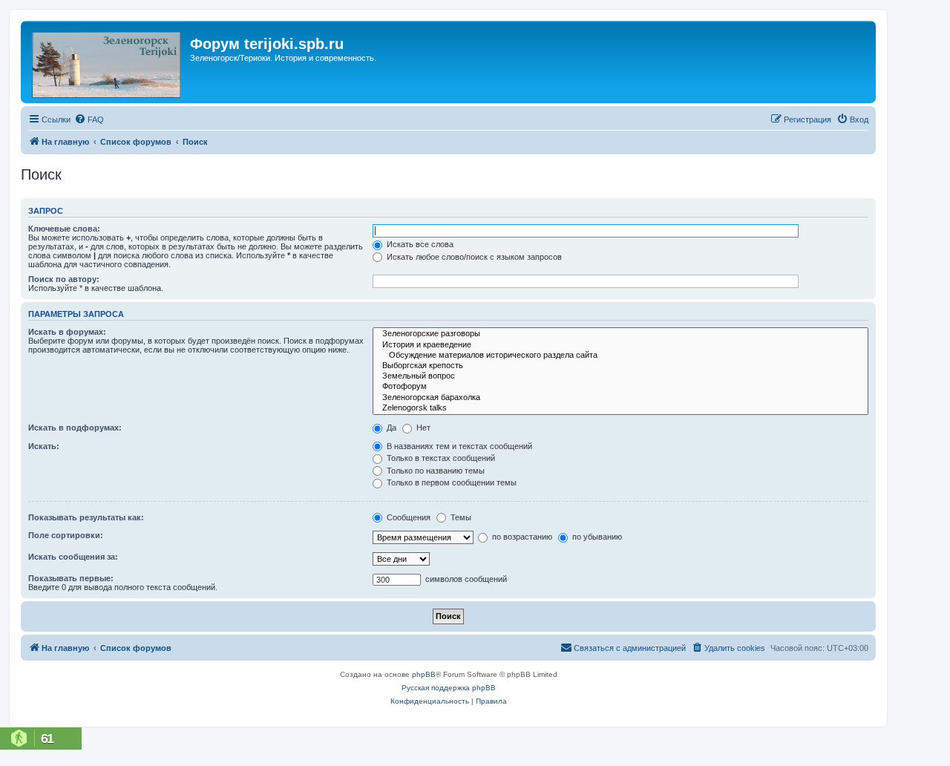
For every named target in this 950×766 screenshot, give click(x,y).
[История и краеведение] (620, 345)
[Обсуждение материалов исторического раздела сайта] (620, 355)
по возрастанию (521, 536)
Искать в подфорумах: (75, 427)
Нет (422, 427)
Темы (459, 517)
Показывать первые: (71, 578)
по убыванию (596, 536)
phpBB (424, 674)
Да (390, 427)
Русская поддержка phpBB (449, 688)
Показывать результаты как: (86, 517)
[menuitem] (89, 119)
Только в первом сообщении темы (450, 482)
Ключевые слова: (64, 228)
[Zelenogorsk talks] (620, 408)
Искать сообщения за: (73, 556)
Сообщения (407, 517)
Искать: (43, 446)
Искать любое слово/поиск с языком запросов (473, 256)
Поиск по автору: (63, 279)
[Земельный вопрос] (620, 376)
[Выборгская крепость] (620, 366)
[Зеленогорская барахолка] (620, 398)
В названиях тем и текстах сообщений (458, 446)
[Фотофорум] (620, 387)
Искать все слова (418, 244)
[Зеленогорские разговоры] (620, 334)
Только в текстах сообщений (439, 458)
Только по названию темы (434, 470)
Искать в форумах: (67, 331)
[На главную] (107, 61)
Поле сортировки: (65, 535)
